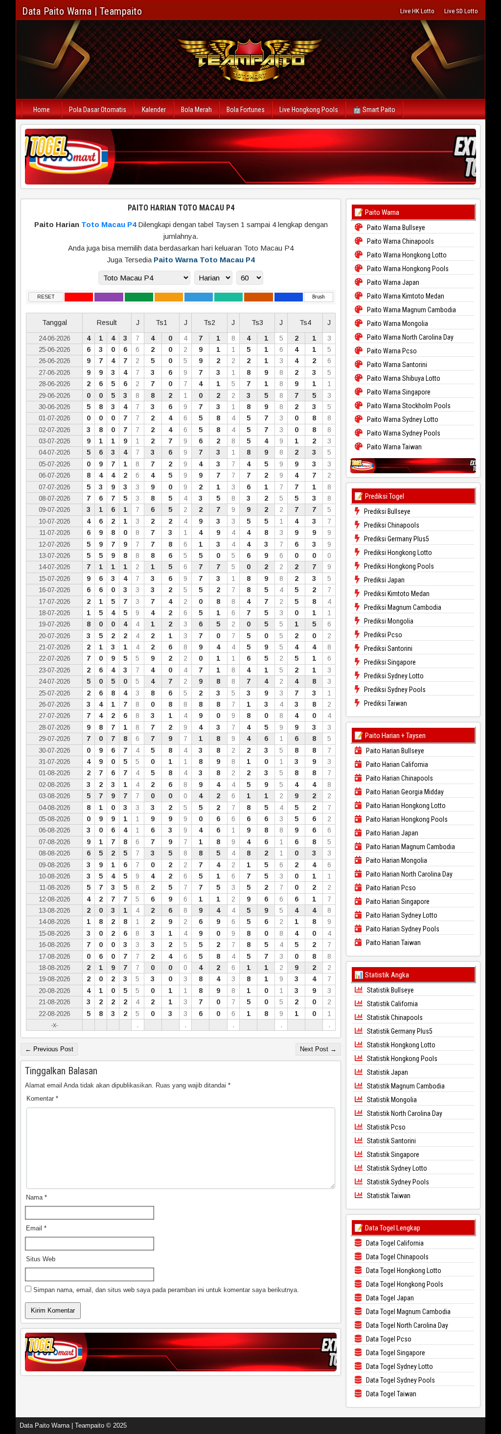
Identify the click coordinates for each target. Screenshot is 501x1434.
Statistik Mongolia (391, 1100)
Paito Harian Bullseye (394, 751)
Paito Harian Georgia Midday (404, 792)
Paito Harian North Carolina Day (408, 874)
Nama (36, 1197)
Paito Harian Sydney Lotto (400, 915)
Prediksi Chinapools (391, 525)
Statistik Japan (386, 1072)
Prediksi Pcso (382, 635)
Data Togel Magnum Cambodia (407, 1312)
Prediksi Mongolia (388, 621)
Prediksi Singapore (389, 662)
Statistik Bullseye (389, 990)
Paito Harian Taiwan (392, 943)
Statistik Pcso (385, 1127)
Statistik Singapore (392, 1154)
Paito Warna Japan (392, 282)
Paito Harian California (396, 764)
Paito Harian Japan (391, 833)
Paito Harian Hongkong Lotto (405, 806)
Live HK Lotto (417, 11)
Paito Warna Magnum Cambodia (410, 310)
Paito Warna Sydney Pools (402, 433)
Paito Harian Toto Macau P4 (181, 207)
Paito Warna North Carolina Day (409, 337)
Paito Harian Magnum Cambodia (409, 847)
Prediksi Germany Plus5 (396, 539)
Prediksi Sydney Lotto (393, 676)
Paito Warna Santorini (396, 365)
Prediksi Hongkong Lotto (397, 552)
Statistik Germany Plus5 (399, 1031)
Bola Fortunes (246, 110)
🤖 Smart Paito (374, 110)
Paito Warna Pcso (391, 351)
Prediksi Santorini (387, 648)
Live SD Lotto (461, 11)
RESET (46, 297)
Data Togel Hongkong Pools (403, 1284)
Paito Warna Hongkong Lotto (406, 255)
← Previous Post (49, 1049)
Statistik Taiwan (387, 1196)
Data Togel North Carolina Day (406, 1325)
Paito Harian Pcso (390, 888)
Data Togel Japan (389, 1298)
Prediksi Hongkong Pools (398, 566)
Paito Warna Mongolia (396, 323)
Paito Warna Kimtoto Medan (404, 296)
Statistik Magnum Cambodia (405, 1086)
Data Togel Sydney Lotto (398, 1366)
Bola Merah (196, 110)
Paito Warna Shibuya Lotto (402, 378)
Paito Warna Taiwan (393, 447)
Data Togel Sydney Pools (399, 1380)
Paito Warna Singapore (398, 392)
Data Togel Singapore (394, 1353)
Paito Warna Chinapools (399, 241)
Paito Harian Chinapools (398, 778)
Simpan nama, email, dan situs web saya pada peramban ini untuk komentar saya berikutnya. (166, 1290)
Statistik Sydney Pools (397, 1182)
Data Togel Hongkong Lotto (402, 1270)
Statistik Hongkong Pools (401, 1059)
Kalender (154, 110)
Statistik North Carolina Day (403, 1113)
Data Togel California (394, 1243)
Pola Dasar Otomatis (97, 110)
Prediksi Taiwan (385, 703)
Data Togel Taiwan (390, 1394)
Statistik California (391, 1004)
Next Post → (318, 1049)
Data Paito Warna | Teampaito (82, 11)
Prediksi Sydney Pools (394, 690)
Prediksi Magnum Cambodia (402, 607)
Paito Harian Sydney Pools (401, 929)
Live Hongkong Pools (308, 110)
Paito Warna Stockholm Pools (408, 406)
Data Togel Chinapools (396, 1257)
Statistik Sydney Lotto (396, 1168)
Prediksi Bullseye (386, 511)
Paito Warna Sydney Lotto (401, 419)
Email (36, 1228)
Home (41, 110)
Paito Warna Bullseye (395, 227)
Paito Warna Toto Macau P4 (204, 259)
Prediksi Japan (384, 580)
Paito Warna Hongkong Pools (407, 269)
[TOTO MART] (250, 157)
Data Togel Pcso (387, 1339)
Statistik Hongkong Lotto (400, 1045)
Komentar (42, 1098)
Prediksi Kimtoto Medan (396, 594)
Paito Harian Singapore (397, 901)
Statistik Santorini (390, 1141)
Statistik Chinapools (394, 1017)
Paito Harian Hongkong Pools (406, 819)
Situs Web (40, 1259)
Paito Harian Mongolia (395, 860)
